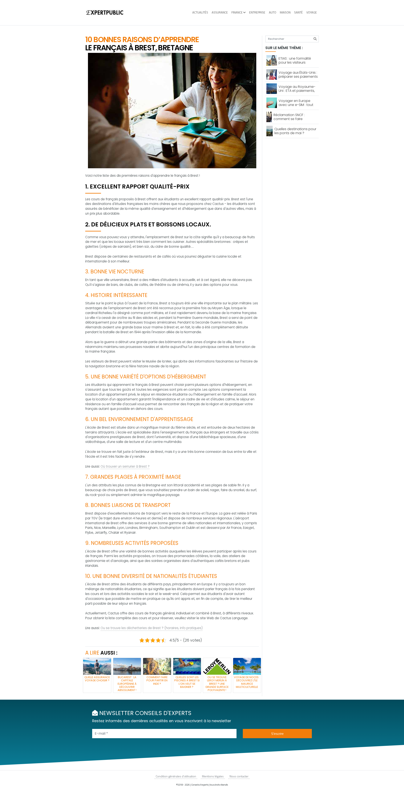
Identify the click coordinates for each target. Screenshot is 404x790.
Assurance (220, 12)
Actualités (200, 12)
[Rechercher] (315, 39)
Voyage (311, 12)
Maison (285, 12)
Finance (237, 12)
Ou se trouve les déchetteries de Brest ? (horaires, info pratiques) (152, 628)
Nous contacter (239, 776)
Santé (298, 12)
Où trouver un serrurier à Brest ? (125, 466)
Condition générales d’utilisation (176, 776)
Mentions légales (213, 776)
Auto (272, 12)
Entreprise (257, 12)
